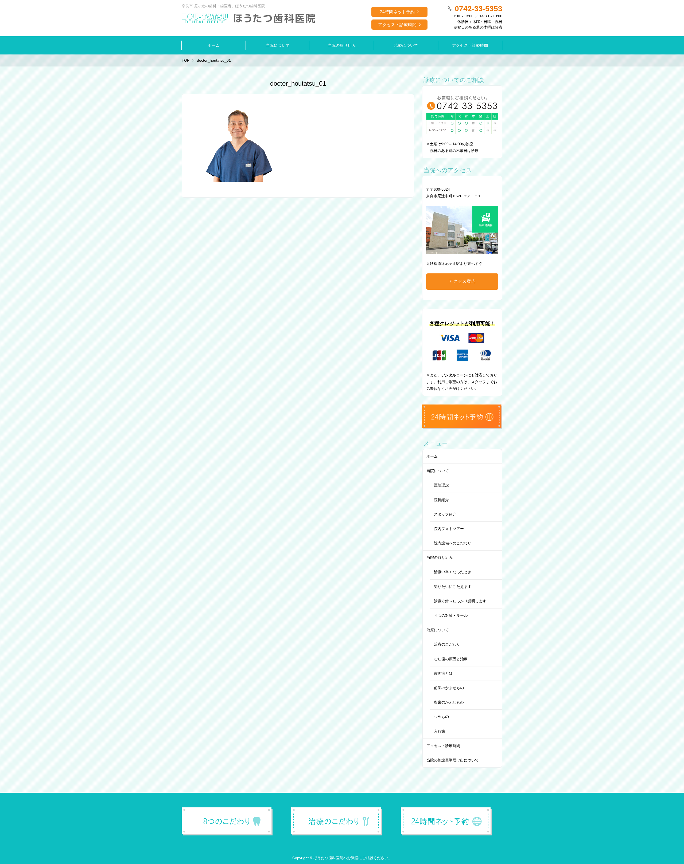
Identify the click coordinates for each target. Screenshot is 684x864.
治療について (437, 630)
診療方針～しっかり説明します (460, 601)
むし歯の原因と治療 (451, 659)
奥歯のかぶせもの (449, 702)
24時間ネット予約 (397, 12)
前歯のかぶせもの (449, 688)
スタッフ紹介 (445, 514)
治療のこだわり (447, 644)
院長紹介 (441, 500)
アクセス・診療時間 (397, 24)
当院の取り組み (439, 557)
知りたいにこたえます (452, 586)
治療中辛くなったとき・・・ (458, 572)
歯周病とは (443, 673)
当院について (437, 471)
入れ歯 (439, 731)
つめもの (441, 716)
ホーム (432, 456)
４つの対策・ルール (451, 615)
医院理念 (441, 485)
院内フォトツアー (449, 529)
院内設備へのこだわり (452, 543)
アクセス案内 (462, 281)
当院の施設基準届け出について (452, 760)
